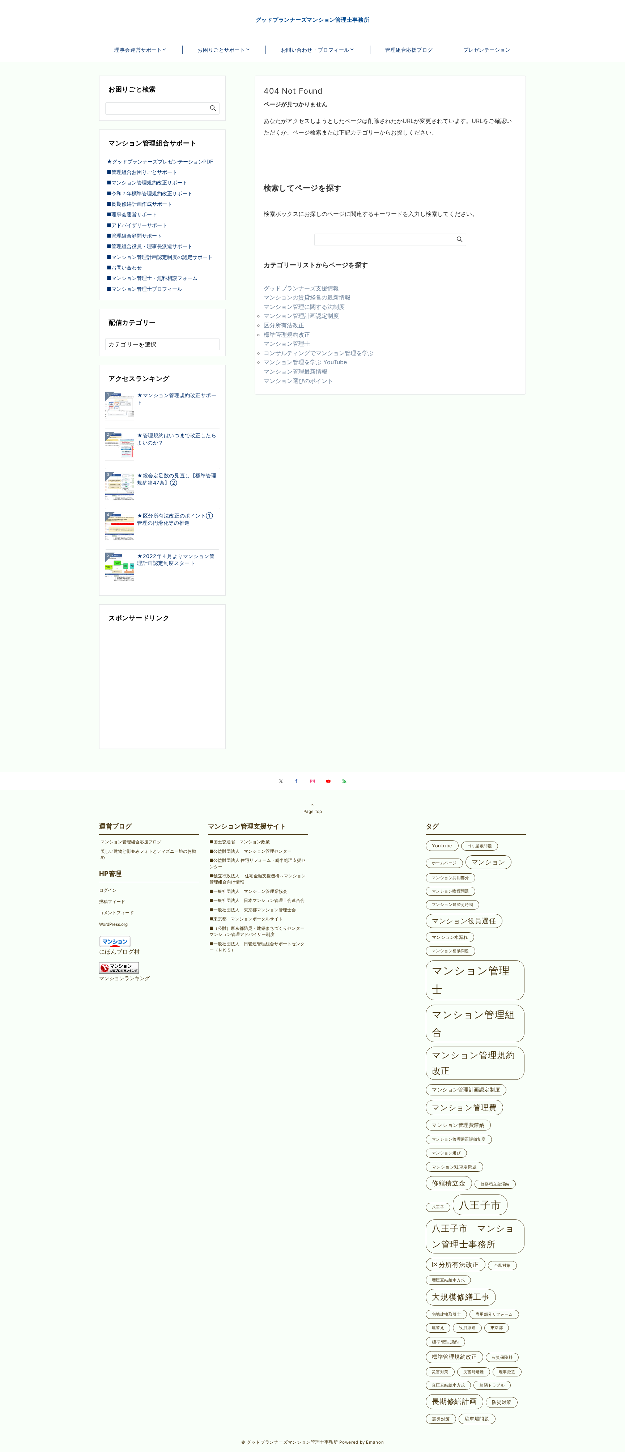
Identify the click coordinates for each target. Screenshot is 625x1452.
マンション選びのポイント (298, 380)
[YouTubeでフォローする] (328, 781)
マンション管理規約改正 (473, 1063)
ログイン (107, 890)
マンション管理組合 (473, 1023)
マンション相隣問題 (450, 951)
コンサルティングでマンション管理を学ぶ (319, 353)
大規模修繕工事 (461, 1297)
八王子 (438, 1207)
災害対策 (440, 1372)
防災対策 (501, 1402)
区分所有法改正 (284, 325)
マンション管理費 (464, 1107)
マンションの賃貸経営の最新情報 (307, 297)
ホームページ (444, 863)
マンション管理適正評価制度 (459, 1139)
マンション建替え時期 (452, 904)
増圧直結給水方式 (448, 1280)
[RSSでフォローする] (344, 781)
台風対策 (502, 1265)
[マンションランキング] (119, 967)
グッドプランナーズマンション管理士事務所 (313, 19)
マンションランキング (124, 978)
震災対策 (441, 1419)
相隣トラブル (492, 1385)
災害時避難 (473, 1372)
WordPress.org (113, 924)
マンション (489, 862)
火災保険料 (502, 1357)
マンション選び (446, 1153)
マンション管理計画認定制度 (301, 315)
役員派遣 (467, 1327)
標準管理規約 (445, 1342)
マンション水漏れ (450, 937)
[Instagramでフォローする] (312, 781)
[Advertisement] (162, 686)
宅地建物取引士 (446, 1314)
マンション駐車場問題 (454, 1167)
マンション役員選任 (464, 921)
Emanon (375, 1442)
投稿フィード (112, 901)
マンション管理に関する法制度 (304, 306)
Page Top (312, 811)
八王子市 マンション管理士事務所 (473, 1236)
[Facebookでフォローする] (296, 781)
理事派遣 (507, 1372)
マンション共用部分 (450, 878)
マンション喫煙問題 (450, 891)
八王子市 (480, 1204)
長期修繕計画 (454, 1401)
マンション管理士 (287, 343)
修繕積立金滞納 (495, 1184)
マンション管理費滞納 (458, 1125)
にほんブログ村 (119, 951)
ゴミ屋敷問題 (479, 846)
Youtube (442, 845)
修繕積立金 (449, 1183)
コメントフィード (116, 912)
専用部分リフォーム (494, 1314)
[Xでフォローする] (281, 781)
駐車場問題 (477, 1419)
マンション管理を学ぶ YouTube (308, 362)
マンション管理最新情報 (295, 371)
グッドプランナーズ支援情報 (301, 288)
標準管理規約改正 (287, 334)
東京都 (496, 1327)
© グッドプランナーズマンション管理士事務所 (289, 1442)
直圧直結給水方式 (448, 1385)
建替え (438, 1327)
